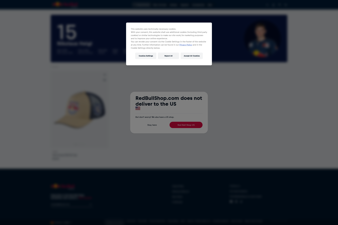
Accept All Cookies (192, 56)
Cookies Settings (146, 56)
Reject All (169, 56)
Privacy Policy (185, 44)
